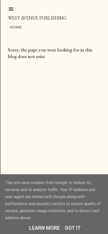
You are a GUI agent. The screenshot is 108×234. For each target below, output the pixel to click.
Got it (73, 228)
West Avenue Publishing (37, 18)
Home (16, 27)
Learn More (44, 228)
